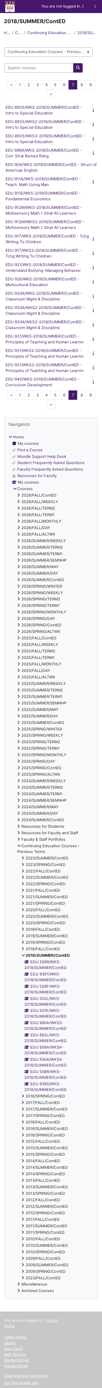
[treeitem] (51, 864)
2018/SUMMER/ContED (87, 32)
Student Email (16, 1360)
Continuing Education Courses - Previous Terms (49, 32)
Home (7, 32)
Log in (88, 6)
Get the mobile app (21, 1382)
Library (10, 1343)
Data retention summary (26, 1375)
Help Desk (13, 1348)
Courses (18, 32)
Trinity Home (15, 1337)
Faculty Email (15, 1366)
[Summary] (94, 110)
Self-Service (15, 1354)
